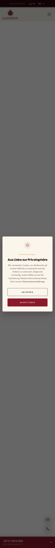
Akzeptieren (27, 302)
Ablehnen (27, 292)
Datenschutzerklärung (33, 281)
